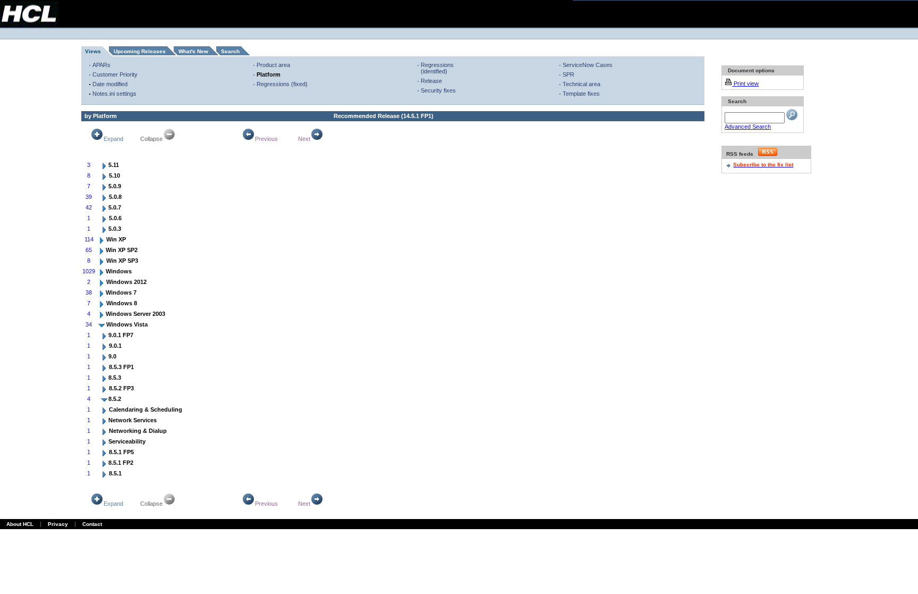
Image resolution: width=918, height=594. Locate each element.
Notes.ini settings (114, 93)
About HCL (19, 524)
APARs (101, 65)
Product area (273, 65)
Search (230, 51)
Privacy (58, 524)
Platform (268, 74)
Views (93, 51)
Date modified (110, 84)
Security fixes (438, 90)
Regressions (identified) (437, 68)
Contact (92, 524)
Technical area (581, 84)
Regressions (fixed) (282, 84)
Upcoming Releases (140, 51)
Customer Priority (115, 74)
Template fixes (581, 93)
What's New (193, 51)
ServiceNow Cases (588, 65)
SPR (568, 74)
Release (431, 81)
